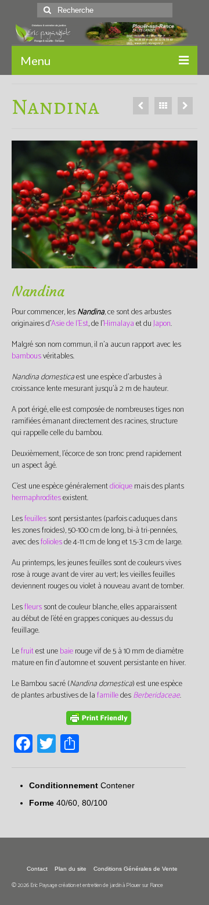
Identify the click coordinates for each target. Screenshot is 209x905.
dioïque (121, 486)
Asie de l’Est (69, 324)
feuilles (35, 519)
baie (66, 651)
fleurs (33, 607)
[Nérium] (185, 105)
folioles (51, 542)
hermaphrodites (36, 498)
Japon (162, 324)
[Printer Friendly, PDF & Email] (98, 718)
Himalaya (118, 324)
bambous (26, 356)
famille (107, 695)
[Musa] (141, 105)
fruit (27, 651)
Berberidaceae (156, 695)
